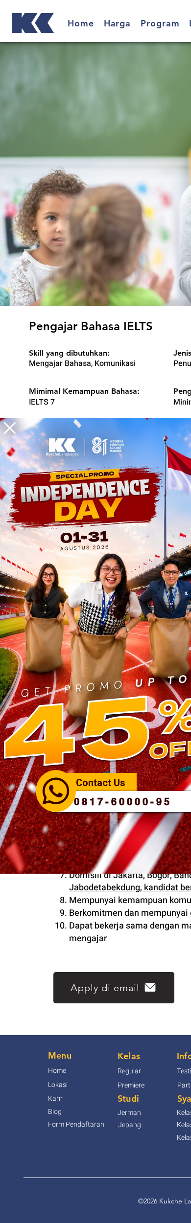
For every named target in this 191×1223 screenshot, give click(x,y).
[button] (10, 428)
